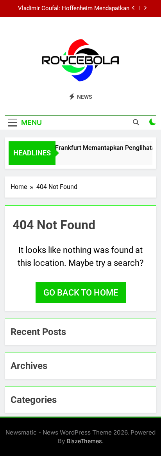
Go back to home (80, 292)
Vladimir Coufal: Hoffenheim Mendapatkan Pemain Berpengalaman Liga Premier (73, 8)
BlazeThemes (84, 441)
